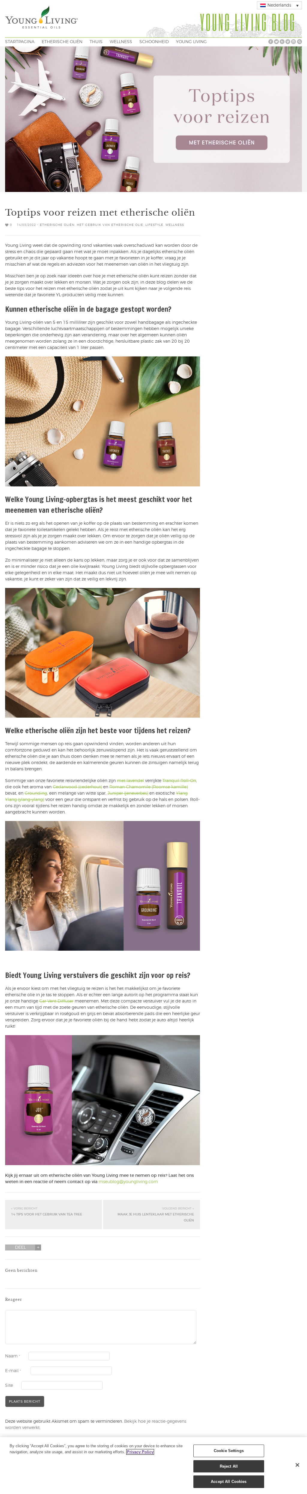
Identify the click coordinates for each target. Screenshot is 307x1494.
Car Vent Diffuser (56, 1001)
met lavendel (130, 781)
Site (9, 1385)
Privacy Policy (140, 1452)
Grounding (36, 793)
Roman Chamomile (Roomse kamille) (148, 787)
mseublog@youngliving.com (128, 1182)
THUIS (96, 42)
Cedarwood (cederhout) (77, 787)
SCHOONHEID (154, 42)
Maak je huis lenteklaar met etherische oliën (156, 1214)
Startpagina (19, 42)
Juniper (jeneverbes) (128, 793)
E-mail (13, 1371)
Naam (12, 1356)
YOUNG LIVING (191, 42)
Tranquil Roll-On (179, 781)
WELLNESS (121, 42)
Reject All (229, 1466)
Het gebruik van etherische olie (110, 224)
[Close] (297, 1465)
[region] (153, 1465)
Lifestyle (154, 224)
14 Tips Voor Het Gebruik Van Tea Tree (46, 1211)
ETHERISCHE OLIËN (62, 42)
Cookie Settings (229, 1450)
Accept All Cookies (228, 1481)
